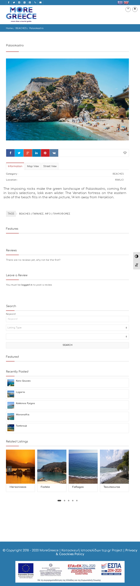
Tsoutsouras (111, 487)
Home (9, 28)
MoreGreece (49, 550)
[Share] (10, 153)
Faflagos (78, 487)
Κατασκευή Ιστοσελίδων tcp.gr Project (91, 550)
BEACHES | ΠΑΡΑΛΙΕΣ (31, 214)
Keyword (11, 314)
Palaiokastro (36, 28)
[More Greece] (21, 14)
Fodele (45, 487)
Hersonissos (18, 487)
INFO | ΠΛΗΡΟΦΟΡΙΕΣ (57, 214)
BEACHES (21, 28)
